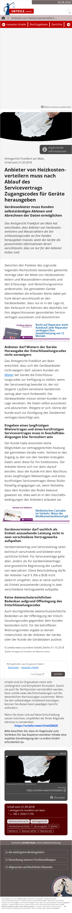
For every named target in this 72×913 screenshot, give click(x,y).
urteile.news (22, 898)
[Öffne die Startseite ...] (27, 8)
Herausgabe (40, 826)
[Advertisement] (36, 67)
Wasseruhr (46, 830)
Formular (55, 908)
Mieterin (13, 830)
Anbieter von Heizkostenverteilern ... (34, 18)
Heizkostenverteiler (19, 826)
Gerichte (56, 24)
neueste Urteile (16, 24)
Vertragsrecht (39, 821)
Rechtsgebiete (39, 24)
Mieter (54, 826)
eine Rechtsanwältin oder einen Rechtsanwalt (33, 905)
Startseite (13, 667)
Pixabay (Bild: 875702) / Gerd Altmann (56, 111)
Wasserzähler (29, 830)
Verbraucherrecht (18, 821)
